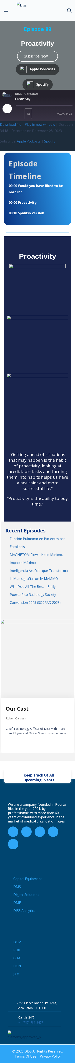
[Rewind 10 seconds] (19, 113)
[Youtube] (40, 831)
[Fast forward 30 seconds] (41, 113)
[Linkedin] (13, 844)
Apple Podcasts (29, 141)
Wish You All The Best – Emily (33, 586)
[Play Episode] (7, 108)
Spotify (49, 141)
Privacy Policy (50, 1056)
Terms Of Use (25, 1056)
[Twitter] (26, 831)
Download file (10, 124)
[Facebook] (13, 831)
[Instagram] (53, 831)
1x (28, 113)
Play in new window (40, 124)
